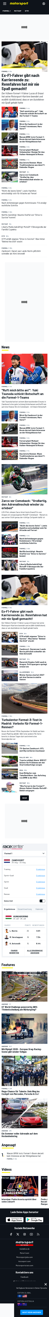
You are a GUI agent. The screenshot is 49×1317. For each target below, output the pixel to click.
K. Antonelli (15, 943)
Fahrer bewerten (14, 951)
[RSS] (38, 1234)
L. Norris (13, 931)
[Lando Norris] (6, 931)
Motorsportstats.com (24, 1265)
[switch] (42, 901)
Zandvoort (18, 860)
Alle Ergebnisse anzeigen (35, 951)
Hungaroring (20, 916)
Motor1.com (24, 1253)
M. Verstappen (16, 937)
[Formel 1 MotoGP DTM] (24, 853)
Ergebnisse (40, 869)
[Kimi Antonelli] (6, 943)
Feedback (24, 1277)
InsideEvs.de (24, 1249)
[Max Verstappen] (6, 937)
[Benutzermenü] (43, 3)
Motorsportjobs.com (24, 1257)
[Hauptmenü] (5, 4)
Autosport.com (24, 1261)
